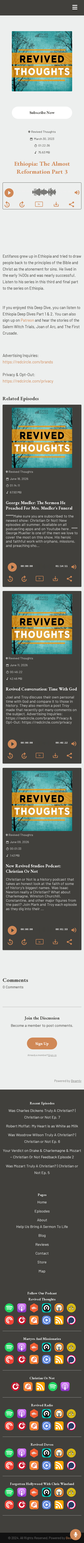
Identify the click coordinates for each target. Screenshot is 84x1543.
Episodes (42, 1211)
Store (42, 1262)
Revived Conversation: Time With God (41, 689)
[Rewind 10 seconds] (7, 204)
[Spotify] (9, 1311)
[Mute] (77, 192)
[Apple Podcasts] (21, 1311)
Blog (42, 1235)
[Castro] (46, 1311)
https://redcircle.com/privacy (28, 380)
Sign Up (42, 1043)
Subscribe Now (42, 112)
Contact (42, 1253)
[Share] (71, 204)
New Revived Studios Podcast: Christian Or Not (33, 868)
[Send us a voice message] (75, 1534)
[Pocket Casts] (9, 1323)
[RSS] (59, 1323)
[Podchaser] (71, 1323)
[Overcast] (59, 1311)
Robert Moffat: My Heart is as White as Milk (42, 1126)
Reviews (42, 1244)
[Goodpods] (71, 1311)
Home (42, 1202)
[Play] (9, 192)
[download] (56, 204)
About (42, 1219)
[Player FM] (21, 1323)
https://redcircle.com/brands (28, 361)
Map (42, 1271)
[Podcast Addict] (34, 1323)
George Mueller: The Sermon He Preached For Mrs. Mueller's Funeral (39, 505)
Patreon (28, 320)
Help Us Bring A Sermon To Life (42, 1226)
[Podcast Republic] (46, 1323)
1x (39, 204)
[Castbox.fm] (34, 1311)
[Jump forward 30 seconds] (22, 204)
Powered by (67, 1081)
